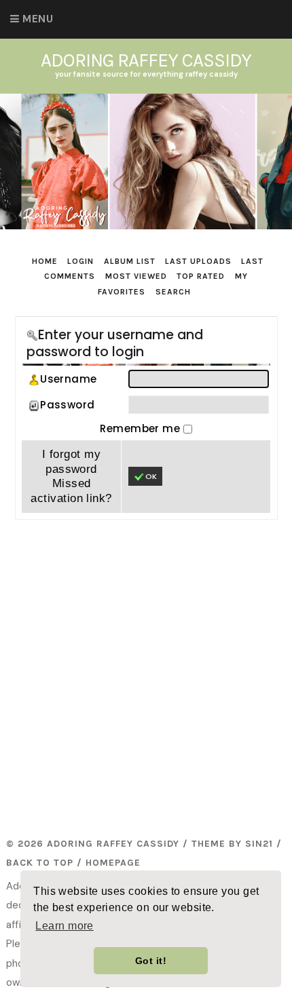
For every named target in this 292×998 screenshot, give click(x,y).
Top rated (201, 276)
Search (173, 291)
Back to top (39, 862)
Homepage (113, 862)
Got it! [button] (150, 960)
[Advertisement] (146, 676)
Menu (37, 19)
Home (45, 261)
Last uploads (198, 261)
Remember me (141, 428)
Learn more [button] (64, 926)
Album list (130, 261)
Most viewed (136, 276)
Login (80, 261)
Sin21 (259, 843)
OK (151, 476)
